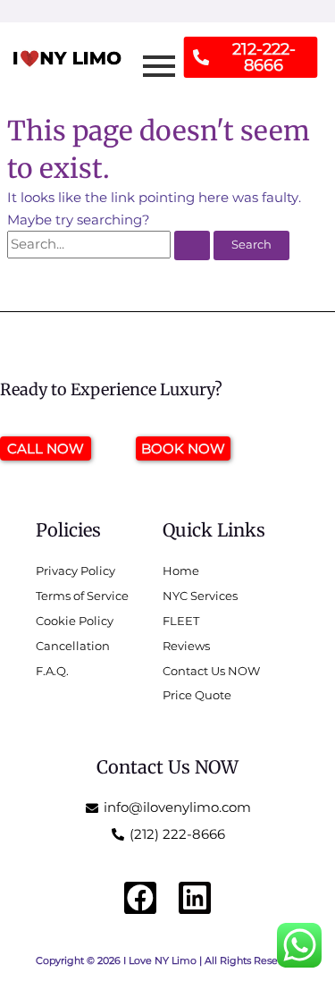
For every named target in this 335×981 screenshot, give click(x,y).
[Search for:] (110, 244)
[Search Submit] (192, 245)
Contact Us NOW (167, 767)
